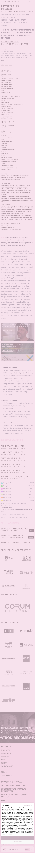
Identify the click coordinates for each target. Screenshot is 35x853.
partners (12, 808)
